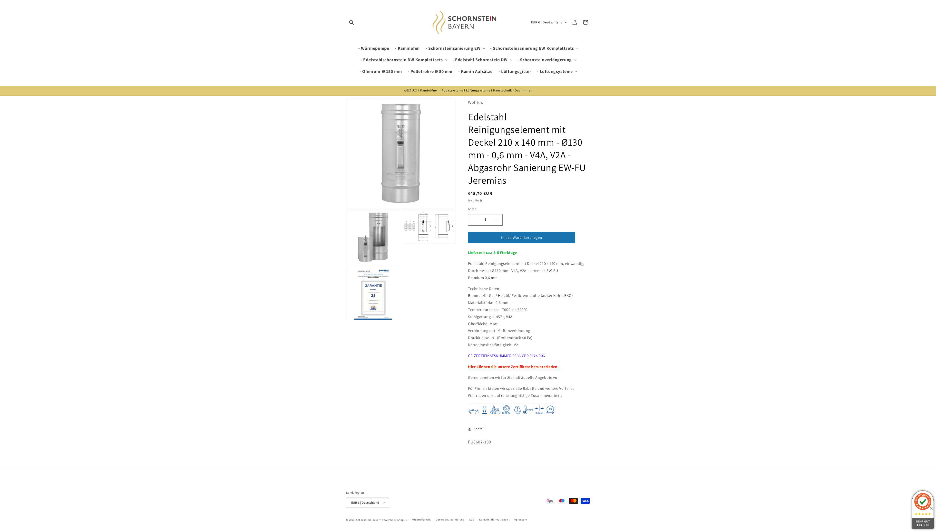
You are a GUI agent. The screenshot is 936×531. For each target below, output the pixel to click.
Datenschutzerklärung (450, 519)
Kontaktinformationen (493, 519)
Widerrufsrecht (421, 519)
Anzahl (472, 209)
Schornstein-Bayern (368, 519)
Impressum (520, 519)
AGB (471, 519)
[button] (351, 22)
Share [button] (478, 429)
